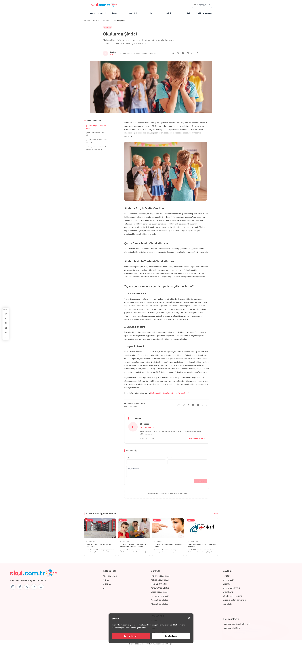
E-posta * (170, 458)
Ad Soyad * (129, 458)
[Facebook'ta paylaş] (6, 323)
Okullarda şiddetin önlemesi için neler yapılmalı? (169, 393)
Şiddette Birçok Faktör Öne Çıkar (96, 127)
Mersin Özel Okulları (159, 604)
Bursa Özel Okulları (159, 592)
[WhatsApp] (6, 314)
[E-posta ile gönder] (6, 332)
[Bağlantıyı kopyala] (6, 337)
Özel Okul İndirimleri (231, 588)
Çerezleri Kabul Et (131, 636)
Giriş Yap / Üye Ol (203, 5)
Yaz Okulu (227, 604)
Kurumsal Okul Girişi (231, 628)
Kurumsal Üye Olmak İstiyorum (236, 624)
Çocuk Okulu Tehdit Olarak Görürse (95, 134)
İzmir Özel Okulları (159, 584)
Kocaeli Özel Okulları (160, 596)
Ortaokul (133, 13)
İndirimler (187, 13)
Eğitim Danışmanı (205, 13)
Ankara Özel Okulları (160, 580)
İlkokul (114, 13)
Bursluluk (227, 584)
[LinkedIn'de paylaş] (6, 328)
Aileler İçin (107, 27)
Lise (151, 13)
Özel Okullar (228, 580)
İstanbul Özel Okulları (160, 576)
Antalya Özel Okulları (160, 588)
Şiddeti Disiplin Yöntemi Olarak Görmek (96, 141)
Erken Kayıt (228, 592)
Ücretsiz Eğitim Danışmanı (234, 600)
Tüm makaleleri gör (196, 438)
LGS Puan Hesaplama (232, 596)
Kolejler (169, 13)
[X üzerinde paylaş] (6, 318)
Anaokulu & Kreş (96, 13)
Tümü (214, 513)
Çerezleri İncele (171, 636)
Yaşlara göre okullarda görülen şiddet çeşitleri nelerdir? (96, 148)
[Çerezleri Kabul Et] (189, 618)
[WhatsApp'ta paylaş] (173, 53)
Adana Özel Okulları (159, 600)
